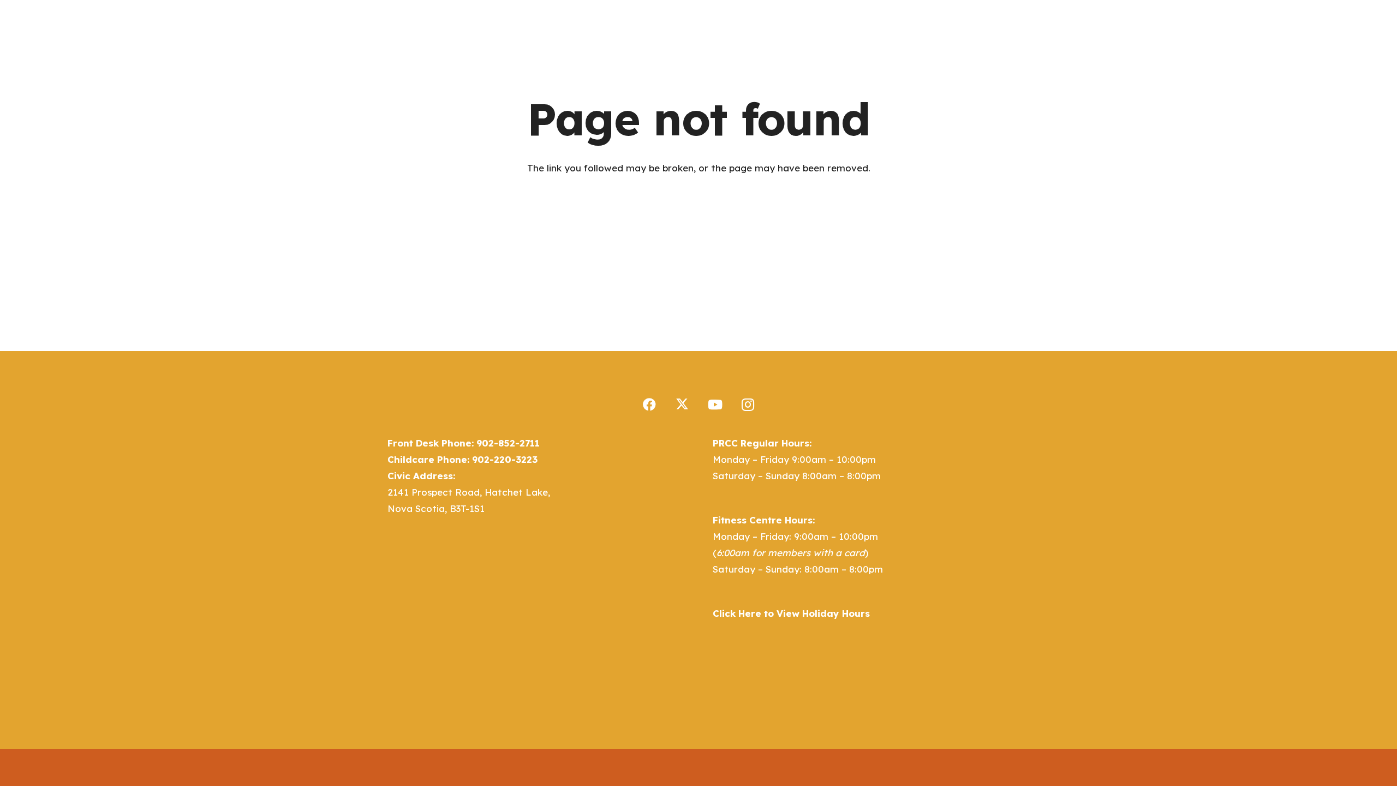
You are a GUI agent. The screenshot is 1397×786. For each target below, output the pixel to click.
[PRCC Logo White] (442, 38)
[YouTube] (714, 404)
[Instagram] (747, 404)
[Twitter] (682, 404)
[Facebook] (649, 404)
